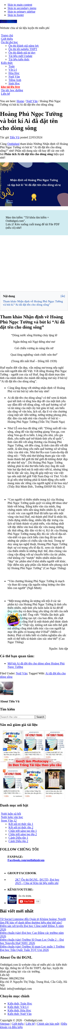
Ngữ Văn (21, 673)
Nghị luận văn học (12, 817)
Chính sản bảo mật (48, 1023)
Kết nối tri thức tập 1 (20, 824)
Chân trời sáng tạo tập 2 (22, 834)
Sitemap (5, 1023)
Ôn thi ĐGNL (8, 21)
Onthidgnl (13, 143)
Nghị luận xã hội (11, 813)
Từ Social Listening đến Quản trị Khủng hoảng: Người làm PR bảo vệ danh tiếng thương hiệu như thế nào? (33, 920)
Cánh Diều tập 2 (18, 841)
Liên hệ (30, 1023)
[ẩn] (63, 296)
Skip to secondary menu (22, 8)
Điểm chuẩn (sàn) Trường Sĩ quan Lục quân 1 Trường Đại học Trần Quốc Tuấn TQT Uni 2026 (32, 948)
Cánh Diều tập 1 (18, 837)
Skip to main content (20, 4)
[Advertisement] (34, 264)
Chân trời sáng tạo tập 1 (22, 830)
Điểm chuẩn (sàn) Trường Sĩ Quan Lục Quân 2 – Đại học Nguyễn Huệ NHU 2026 (32, 941)
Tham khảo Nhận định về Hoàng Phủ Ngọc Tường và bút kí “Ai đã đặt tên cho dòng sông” (33, 303)
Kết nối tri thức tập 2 (20, 827)
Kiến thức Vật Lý (18, 1007)
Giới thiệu (18, 1023)
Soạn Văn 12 (9, 820)
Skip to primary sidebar (21, 11)
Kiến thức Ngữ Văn (20, 1013)
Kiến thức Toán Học (20, 1003)
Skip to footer (16, 15)
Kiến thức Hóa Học (19, 1010)
